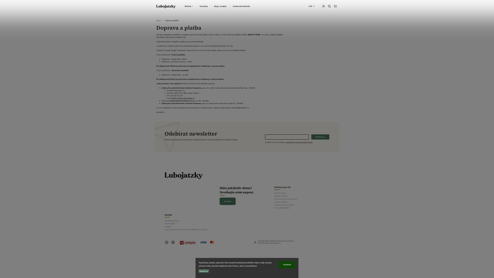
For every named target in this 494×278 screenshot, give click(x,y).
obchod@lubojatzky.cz (172, 221)
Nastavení (204, 271)
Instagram (168, 226)
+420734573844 (170, 224)
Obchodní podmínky (280, 196)
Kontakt (227, 201)
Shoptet (265, 243)
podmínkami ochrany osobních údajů (299, 142)
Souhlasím (287, 264)
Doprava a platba (280, 193)
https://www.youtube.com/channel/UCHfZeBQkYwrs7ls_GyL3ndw (186, 229)
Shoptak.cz (277, 243)
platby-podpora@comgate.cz (183, 98)
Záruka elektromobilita (281, 208)
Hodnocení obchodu (280, 202)
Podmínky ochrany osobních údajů (285, 199)
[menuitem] (190, 6)
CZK (310, 6)
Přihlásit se (320, 137)
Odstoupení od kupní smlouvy (284, 205)
